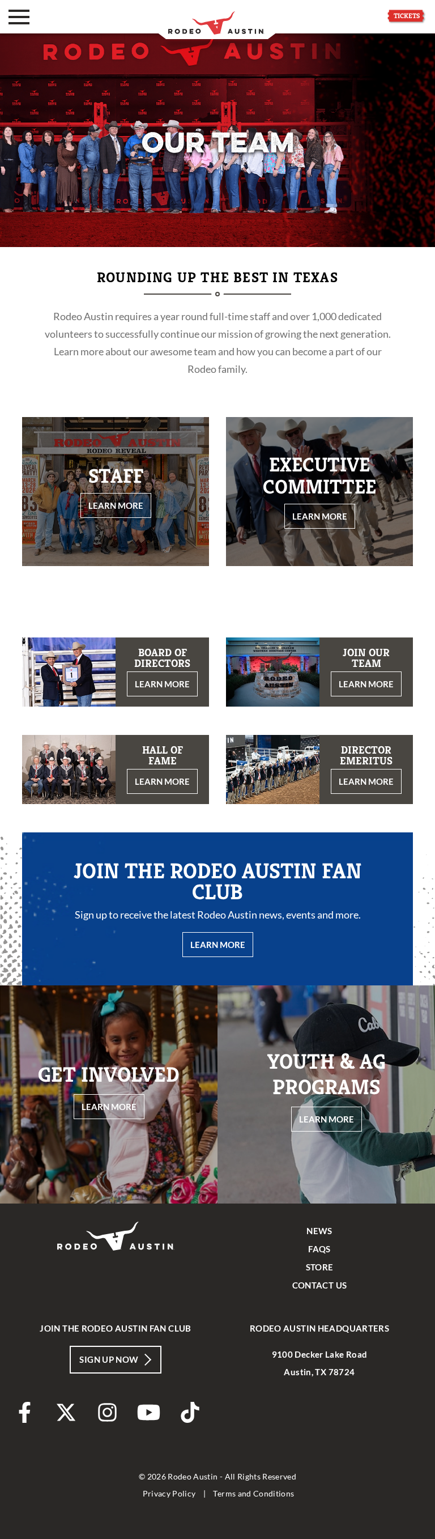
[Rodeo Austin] (115, 1266)
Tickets (407, 15)
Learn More (217, 944)
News (319, 1231)
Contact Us (319, 1285)
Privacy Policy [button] (169, 1493)
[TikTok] (190, 1412)
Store (320, 1267)
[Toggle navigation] (18, 17)
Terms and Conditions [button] (253, 1493)
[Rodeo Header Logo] (216, 19)
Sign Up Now (108, 1359)
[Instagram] (107, 1412)
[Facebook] (24, 1412)
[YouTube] (149, 1412)
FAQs (319, 1249)
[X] (66, 1412)
